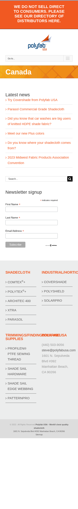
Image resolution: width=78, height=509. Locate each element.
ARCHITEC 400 (19, 301)
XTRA (12, 310)
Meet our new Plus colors (26, 133)
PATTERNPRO (19, 398)
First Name (12, 204)
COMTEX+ (16, 282)
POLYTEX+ (17, 291)
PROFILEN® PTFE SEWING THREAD (19, 354)
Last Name (12, 217)
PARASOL (15, 319)
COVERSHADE (55, 282)
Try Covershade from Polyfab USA (33, 100)
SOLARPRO (53, 300)
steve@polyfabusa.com (59, 350)
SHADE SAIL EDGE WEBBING (20, 386)
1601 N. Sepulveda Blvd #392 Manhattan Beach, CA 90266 (39, 431)
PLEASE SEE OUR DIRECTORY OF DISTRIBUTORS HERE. (40, 16)
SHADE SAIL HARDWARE (17, 371)
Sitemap (39, 434)
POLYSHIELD (54, 291)
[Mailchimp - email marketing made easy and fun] (51, 245)
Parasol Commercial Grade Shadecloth (36, 109)
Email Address (14, 231)
